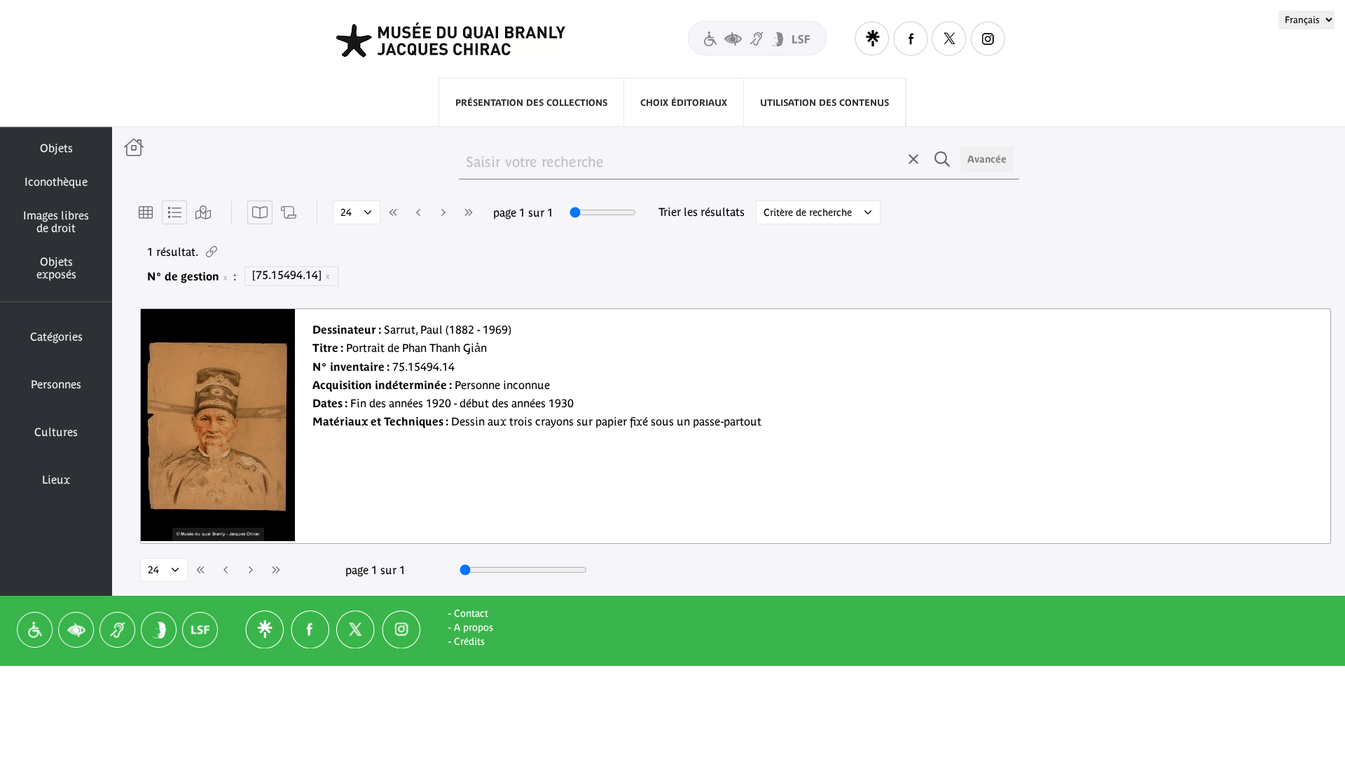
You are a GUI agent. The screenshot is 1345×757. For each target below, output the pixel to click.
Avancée (987, 159)
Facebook (910, 38)
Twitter (949, 38)
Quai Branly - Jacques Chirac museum (468, 40)
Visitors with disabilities (757, 38)
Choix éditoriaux (683, 102)
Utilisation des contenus (824, 102)
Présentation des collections (531, 102)
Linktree (872, 38)
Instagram (987, 38)
